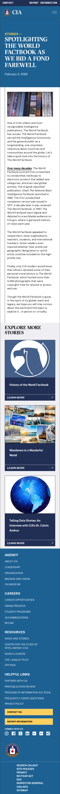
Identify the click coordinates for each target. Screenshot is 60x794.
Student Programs (18, 611)
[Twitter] (21, 734)
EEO (19, 779)
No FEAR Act (25, 776)
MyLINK (9, 623)
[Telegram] (48, 734)
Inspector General (30, 783)
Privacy (22, 772)
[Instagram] (7, 734)
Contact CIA (14, 712)
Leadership (12, 567)
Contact (8, 3)
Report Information (43, 3)
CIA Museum (12, 584)
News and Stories (17, 638)
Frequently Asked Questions (24, 698)
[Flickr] (41, 734)
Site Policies (25, 768)
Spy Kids (10, 665)
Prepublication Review (20, 686)
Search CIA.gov (27, 765)
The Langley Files (16, 659)
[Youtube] (34, 734)
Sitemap (22, 790)
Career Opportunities (19, 599)
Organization (14, 573)
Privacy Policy (14, 703)
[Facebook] (14, 734)
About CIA (11, 561)
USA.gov (22, 786)
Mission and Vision (17, 579)
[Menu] (54, 12)
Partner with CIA (16, 680)
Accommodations (16, 617)
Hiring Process (15, 605)
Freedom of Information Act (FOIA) (28, 692)
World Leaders (15, 653)
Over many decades (19, 168)
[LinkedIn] (28, 734)
